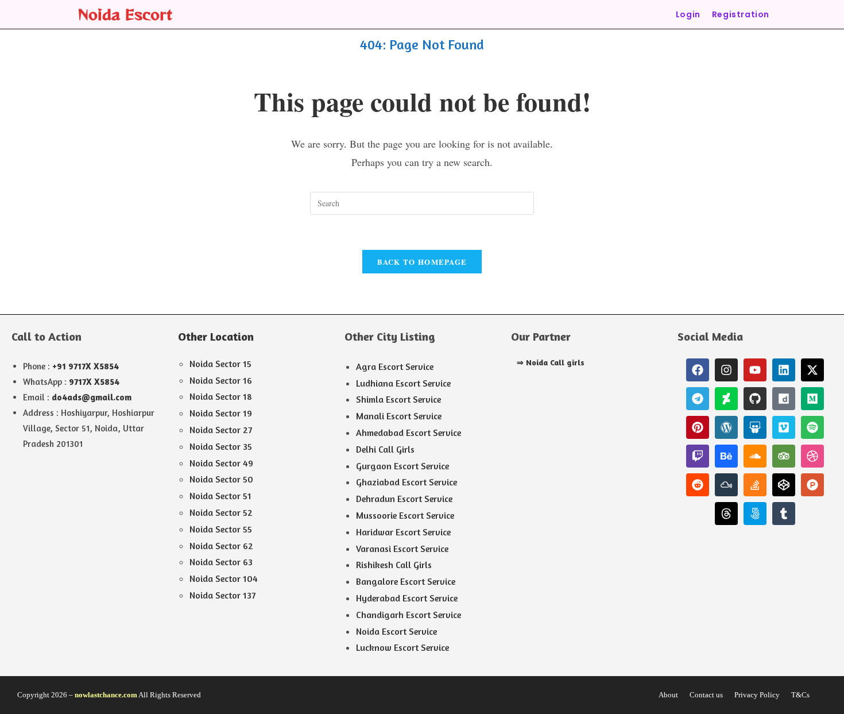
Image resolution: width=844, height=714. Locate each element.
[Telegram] (697, 398)
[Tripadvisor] (783, 456)
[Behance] (726, 456)
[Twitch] (697, 456)
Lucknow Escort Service (402, 647)
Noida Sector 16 (220, 380)
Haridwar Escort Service (403, 532)
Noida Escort (125, 14)
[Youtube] (755, 369)
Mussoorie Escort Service (405, 515)
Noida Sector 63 (221, 562)
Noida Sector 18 (220, 396)
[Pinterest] (697, 427)
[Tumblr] (783, 513)
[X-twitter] (812, 369)
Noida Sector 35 (220, 446)
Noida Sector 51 (220, 495)
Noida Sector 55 (220, 529)
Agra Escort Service (394, 366)
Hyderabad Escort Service (407, 598)
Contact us (706, 694)
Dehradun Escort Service (404, 498)
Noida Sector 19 (220, 413)
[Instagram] (726, 369)
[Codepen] (783, 484)
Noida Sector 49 (221, 463)
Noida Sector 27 (220, 429)
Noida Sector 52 (221, 512)
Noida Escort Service (396, 631)
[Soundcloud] (755, 456)
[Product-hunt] (812, 484)
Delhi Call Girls (385, 449)
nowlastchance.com (106, 694)
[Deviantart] (726, 398)
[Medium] (812, 398)
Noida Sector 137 (222, 595)
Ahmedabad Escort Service (408, 432)
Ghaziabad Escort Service (406, 482)
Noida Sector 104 (223, 578)
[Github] (755, 398)
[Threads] (726, 513)
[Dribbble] (812, 456)
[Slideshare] (755, 427)
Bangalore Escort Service (405, 581)
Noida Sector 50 (221, 479)
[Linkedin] (783, 369)
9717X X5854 (94, 381)
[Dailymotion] (783, 398)
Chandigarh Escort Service (408, 614)
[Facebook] (697, 369)
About (668, 694)
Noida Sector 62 (221, 545)
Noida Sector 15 (220, 363)
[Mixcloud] (726, 484)
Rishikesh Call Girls (394, 564)
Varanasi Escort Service (402, 548)
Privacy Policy (757, 694)
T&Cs (800, 694)
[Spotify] (812, 427)
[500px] (755, 513)
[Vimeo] (783, 427)
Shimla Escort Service (398, 399)
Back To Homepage (422, 261)
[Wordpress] (726, 427)
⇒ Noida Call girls (550, 362)
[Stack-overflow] (755, 484)
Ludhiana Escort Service (403, 383)
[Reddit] (697, 484)
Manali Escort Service (399, 416)
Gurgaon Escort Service (402, 466)
